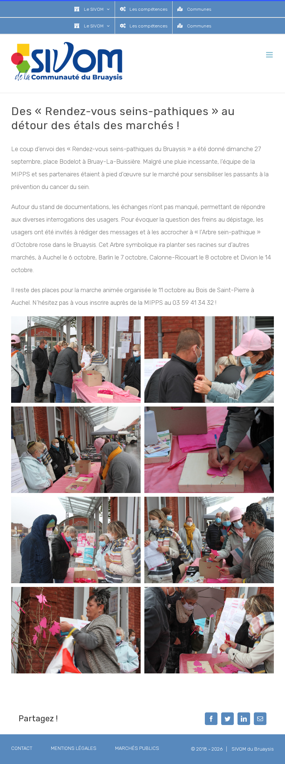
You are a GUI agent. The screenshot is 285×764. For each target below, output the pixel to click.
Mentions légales (73, 748)
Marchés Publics (137, 748)
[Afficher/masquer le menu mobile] (270, 55)
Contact (21, 748)
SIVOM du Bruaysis (253, 749)
